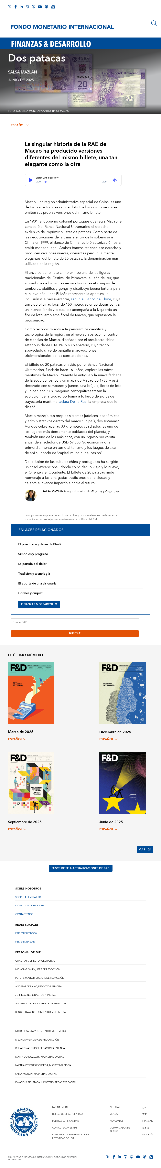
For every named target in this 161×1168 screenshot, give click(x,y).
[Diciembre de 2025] (122, 693)
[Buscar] (154, 23)
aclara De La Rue (73, 402)
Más (142, 849)
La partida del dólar (32, 564)
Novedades (116, 1121)
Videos (114, 1114)
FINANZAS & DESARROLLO (39, 604)
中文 (144, 1114)
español (18, 125)
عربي (144, 1107)
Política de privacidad (65, 1121)
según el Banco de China (91, 299)
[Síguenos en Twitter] (10, 6)
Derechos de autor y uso (67, 1114)
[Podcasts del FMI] (46, 6)
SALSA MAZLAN (22, 72)
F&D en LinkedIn (25, 942)
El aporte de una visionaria (37, 583)
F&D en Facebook (26, 933)
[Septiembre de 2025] (31, 783)
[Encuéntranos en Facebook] (16, 6)
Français (147, 1121)
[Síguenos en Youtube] (40, 6)
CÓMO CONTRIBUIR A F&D (30, 906)
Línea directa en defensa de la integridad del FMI (70, 1136)
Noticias (115, 1107)
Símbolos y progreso (33, 554)
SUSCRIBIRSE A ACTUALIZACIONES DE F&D (81, 868)
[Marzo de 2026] (31, 693)
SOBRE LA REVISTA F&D (28, 897)
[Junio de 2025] (122, 783)
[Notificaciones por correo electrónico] (53, 6)
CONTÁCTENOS (24, 914)
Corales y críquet (30, 593)
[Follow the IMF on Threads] (33, 6)
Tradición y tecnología (34, 573)
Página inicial (60, 1107)
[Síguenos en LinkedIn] (21, 6)
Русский (147, 1135)
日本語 (145, 1128)
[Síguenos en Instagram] (27, 6)
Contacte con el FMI (64, 1128)
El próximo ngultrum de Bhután (40, 544)
